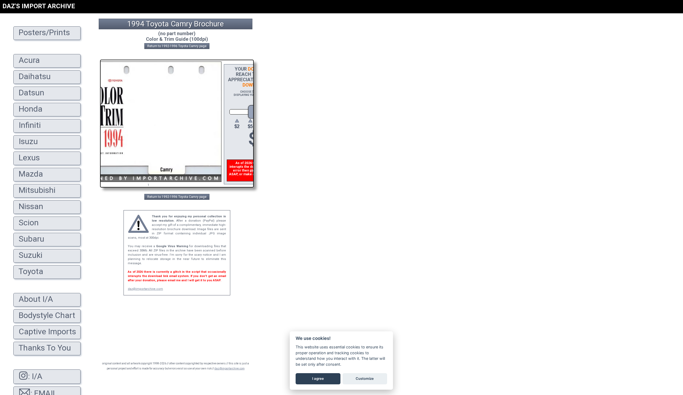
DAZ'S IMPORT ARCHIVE (38, 6)
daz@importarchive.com (145, 289)
